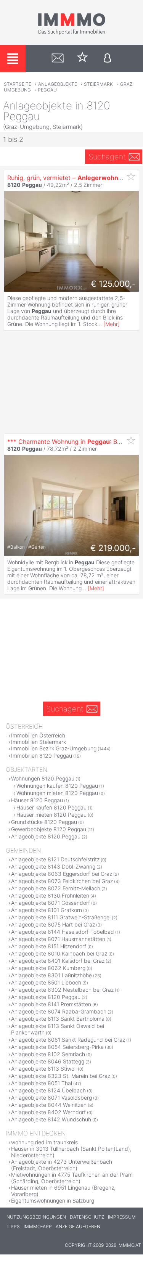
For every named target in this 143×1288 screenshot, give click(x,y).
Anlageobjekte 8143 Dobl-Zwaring (53, 866)
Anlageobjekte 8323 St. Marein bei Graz (60, 1076)
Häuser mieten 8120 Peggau (51, 814)
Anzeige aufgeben (78, 1226)
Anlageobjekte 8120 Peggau (45, 836)
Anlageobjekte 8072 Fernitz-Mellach (55, 888)
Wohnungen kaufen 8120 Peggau (57, 785)
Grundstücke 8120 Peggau (44, 822)
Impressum (122, 1217)
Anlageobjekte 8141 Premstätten (51, 1004)
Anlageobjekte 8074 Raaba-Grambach (58, 1011)
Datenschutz (87, 1217)
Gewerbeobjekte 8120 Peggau (48, 829)
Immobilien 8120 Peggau (41, 755)
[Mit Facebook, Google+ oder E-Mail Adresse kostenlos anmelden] (107, 58)
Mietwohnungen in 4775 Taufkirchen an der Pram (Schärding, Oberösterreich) (72, 1177)
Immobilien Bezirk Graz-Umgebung (53, 748)
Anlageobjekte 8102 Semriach (48, 1054)
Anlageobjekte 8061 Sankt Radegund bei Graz (68, 1039)
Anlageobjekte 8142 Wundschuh (51, 1119)
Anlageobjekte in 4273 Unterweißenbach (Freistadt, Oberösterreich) (61, 1164)
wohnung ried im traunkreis (44, 1142)
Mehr (111, 324)
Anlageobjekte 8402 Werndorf (48, 1112)
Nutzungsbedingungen (36, 1217)
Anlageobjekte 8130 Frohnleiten (50, 895)
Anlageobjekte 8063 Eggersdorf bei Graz (61, 873)
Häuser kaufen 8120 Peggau (51, 807)
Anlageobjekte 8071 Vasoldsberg (51, 1097)
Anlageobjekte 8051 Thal (41, 1083)
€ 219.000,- (113, 548)
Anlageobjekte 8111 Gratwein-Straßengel (61, 917)
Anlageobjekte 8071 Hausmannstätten (58, 939)
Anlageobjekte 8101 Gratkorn (46, 910)
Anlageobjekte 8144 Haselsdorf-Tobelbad (62, 931)
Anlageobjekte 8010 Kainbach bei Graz (59, 953)
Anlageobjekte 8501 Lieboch (46, 982)
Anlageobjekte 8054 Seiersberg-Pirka (57, 1047)
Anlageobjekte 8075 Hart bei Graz (53, 924)
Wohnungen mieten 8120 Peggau (57, 793)
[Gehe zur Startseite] (72, 33)
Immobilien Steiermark (38, 742)
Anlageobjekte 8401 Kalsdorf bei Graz (57, 960)
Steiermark (98, 84)
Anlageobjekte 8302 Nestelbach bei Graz (62, 989)
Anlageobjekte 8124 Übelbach (48, 1090)
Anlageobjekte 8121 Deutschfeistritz (55, 859)
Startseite (17, 84)
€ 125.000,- (113, 284)
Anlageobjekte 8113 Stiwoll (44, 1068)
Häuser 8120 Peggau (37, 800)
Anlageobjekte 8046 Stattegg (47, 1061)
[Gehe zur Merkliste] (82, 58)
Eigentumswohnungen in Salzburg (52, 1200)
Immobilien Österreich (38, 735)
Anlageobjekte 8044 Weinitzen (49, 1105)
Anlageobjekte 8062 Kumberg (48, 968)
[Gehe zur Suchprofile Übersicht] (57, 58)
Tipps (13, 1226)
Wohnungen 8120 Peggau (42, 778)
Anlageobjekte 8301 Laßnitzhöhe (51, 975)
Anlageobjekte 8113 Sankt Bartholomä (57, 1018)
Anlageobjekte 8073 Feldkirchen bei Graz (62, 881)
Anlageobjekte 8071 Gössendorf (50, 902)
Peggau (47, 90)
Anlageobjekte (57, 84)
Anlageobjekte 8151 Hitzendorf (48, 946)
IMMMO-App (38, 1226)
